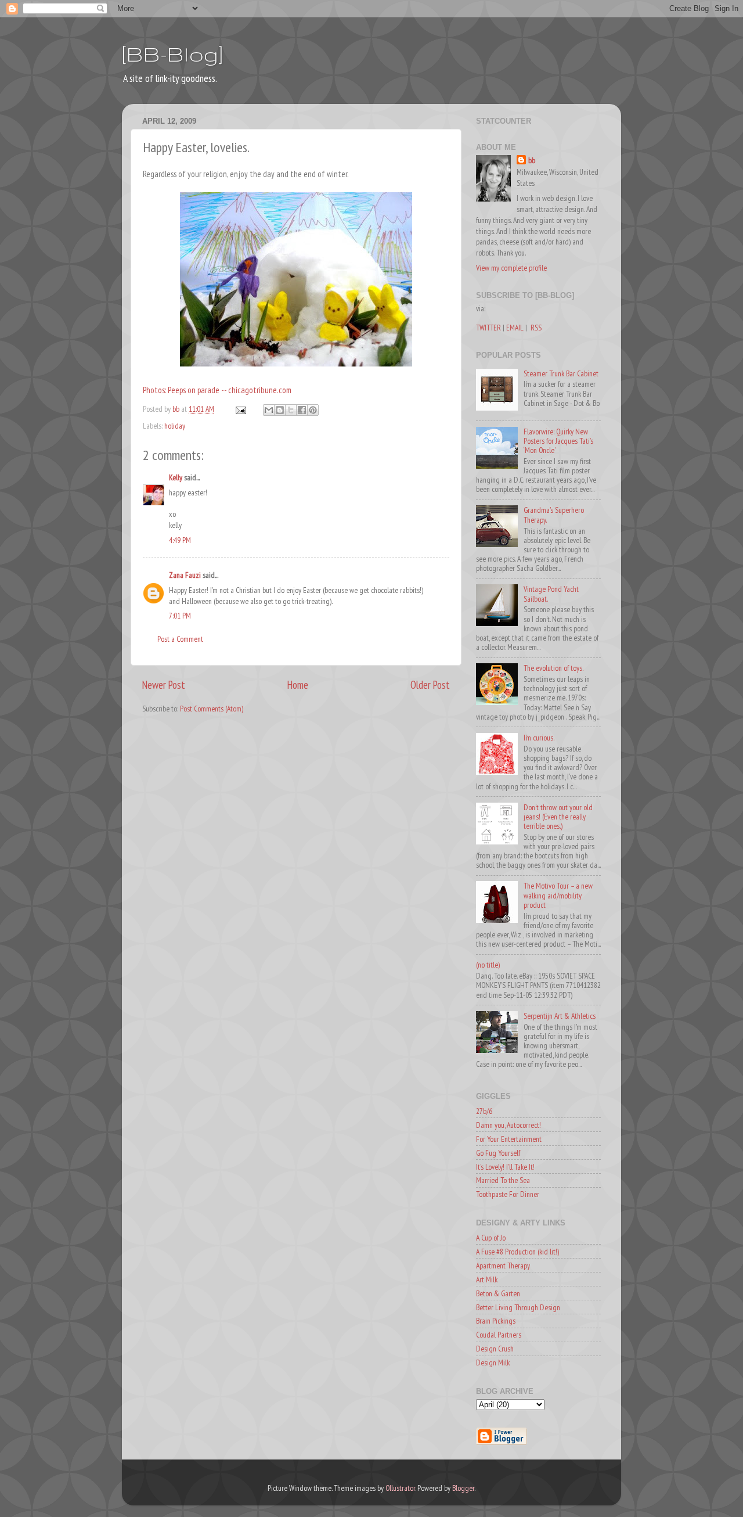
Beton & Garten (498, 1293)
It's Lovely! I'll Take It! (505, 1167)
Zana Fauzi (185, 575)
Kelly (175, 477)
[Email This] (269, 410)
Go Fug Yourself (498, 1153)
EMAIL (515, 327)
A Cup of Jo (491, 1237)
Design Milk (493, 1362)
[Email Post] (240, 409)
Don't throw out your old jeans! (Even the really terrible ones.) (558, 816)
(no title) (488, 964)
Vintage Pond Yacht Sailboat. (551, 593)
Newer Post (163, 685)
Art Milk (486, 1279)
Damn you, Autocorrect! (508, 1125)
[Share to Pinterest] (313, 410)
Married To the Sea (503, 1180)
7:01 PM (180, 615)
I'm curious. (539, 737)
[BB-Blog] (172, 54)
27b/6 (484, 1111)
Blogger (463, 1488)
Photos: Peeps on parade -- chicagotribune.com (217, 390)
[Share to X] (291, 410)
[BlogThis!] (280, 410)
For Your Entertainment (509, 1139)
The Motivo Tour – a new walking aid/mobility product (558, 895)
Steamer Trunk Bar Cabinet (561, 373)
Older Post (430, 685)
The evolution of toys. (553, 668)
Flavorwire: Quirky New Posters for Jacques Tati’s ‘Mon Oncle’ (558, 440)
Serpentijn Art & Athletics (560, 1016)
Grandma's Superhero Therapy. (554, 514)
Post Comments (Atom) (211, 708)
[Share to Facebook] (302, 410)
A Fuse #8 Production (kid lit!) (517, 1251)
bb (531, 160)
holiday (174, 425)
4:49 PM (180, 540)
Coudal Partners (498, 1334)
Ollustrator (400, 1488)
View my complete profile (511, 268)
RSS (536, 327)
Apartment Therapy (503, 1265)
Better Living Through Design (518, 1307)
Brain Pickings (495, 1320)
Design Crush (495, 1348)
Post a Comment (180, 639)
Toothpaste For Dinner (507, 1194)
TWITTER (488, 327)
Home (297, 685)
